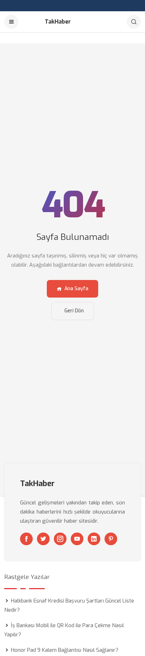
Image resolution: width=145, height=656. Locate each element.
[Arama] (134, 22)
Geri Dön (74, 310)
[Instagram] (60, 539)
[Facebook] (26, 539)
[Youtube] (77, 539)
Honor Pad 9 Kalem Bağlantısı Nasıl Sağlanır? (64, 650)
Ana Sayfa (76, 288)
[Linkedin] (94, 539)
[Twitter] (43, 539)
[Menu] (11, 22)
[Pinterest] (111, 539)
